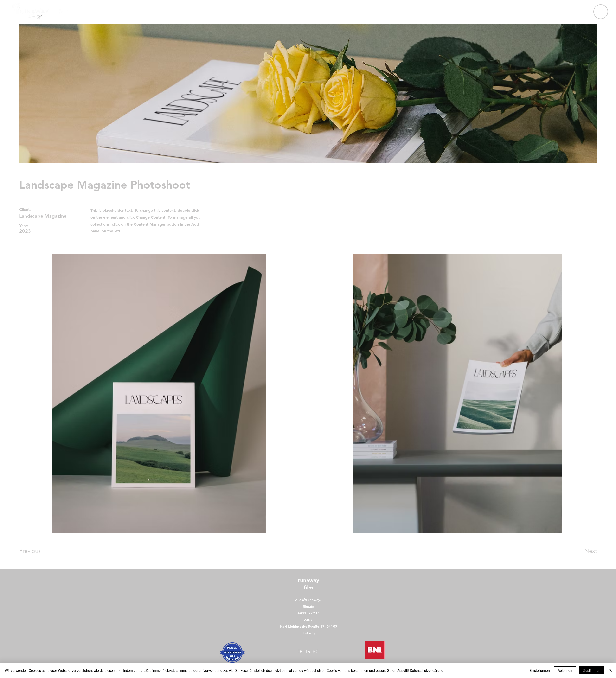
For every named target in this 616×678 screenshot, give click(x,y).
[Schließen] (610, 670)
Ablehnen (565, 670)
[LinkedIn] (68, 11)
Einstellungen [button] (539, 670)
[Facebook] (61, 11)
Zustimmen (591, 670)
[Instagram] (76, 11)
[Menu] (600, 11)
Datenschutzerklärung (426, 670)
